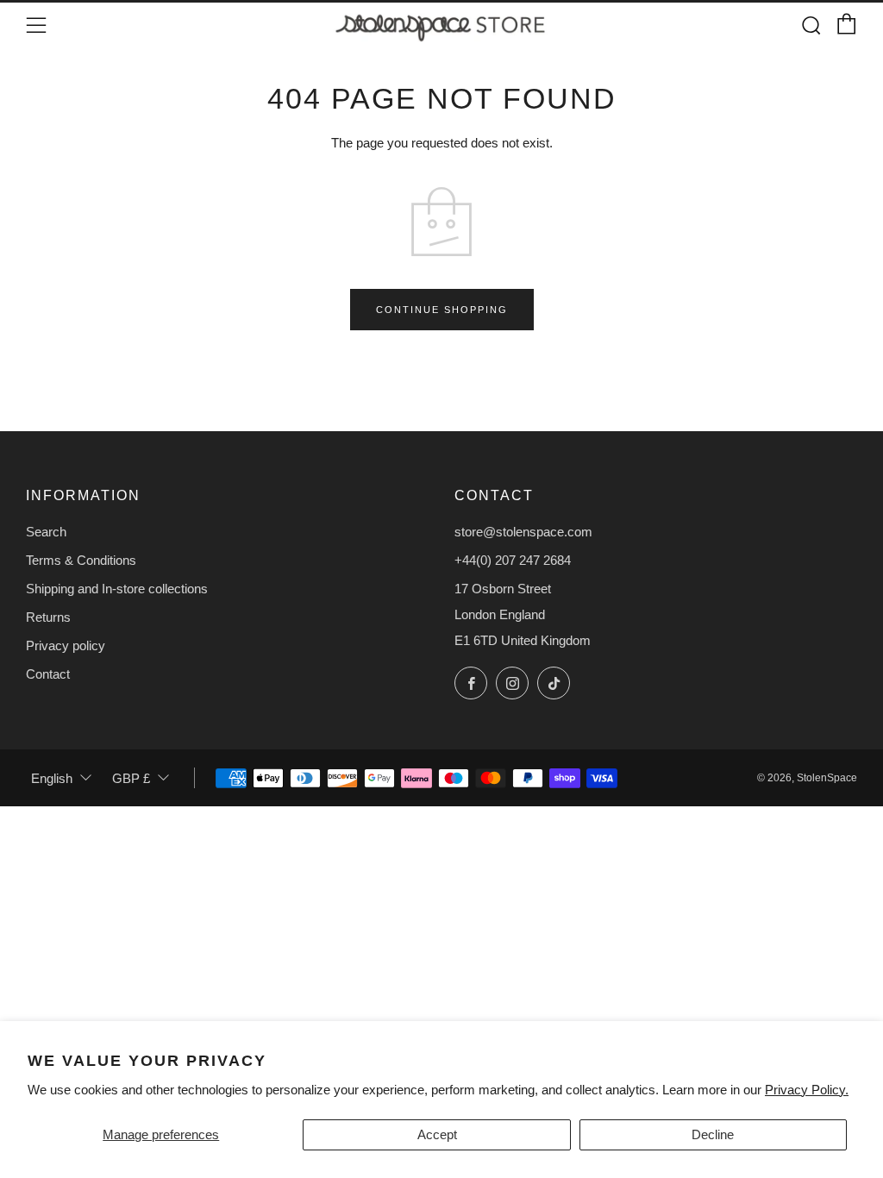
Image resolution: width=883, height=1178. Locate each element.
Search (46, 531)
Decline (713, 1134)
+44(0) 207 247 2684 (512, 560)
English (51, 778)
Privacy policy (65, 645)
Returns (48, 617)
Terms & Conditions (81, 560)
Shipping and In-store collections (117, 588)
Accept (437, 1134)
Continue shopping (442, 309)
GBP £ (131, 778)
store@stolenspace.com (523, 531)
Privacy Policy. (807, 1089)
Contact (48, 674)
